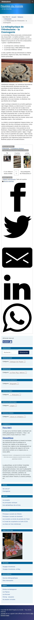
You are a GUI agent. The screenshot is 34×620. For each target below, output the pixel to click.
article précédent (17, 154)
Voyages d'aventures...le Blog (11, 569)
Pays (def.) (7, 428)
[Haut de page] (31, 617)
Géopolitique (8, 438)
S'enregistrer (6, 491)
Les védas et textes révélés (8, 172)
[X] (17, 227)
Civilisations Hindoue (17, 148)
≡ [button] (32, 1)
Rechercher (24, 352)
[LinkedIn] (17, 288)
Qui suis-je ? (6, 488)
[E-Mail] (17, 258)
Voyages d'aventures (9, 566)
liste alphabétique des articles (12, 505)
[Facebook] (17, 197)
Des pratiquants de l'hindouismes (25, 172)
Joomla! (3, 613)
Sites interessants (8, 580)
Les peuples (6, 500)
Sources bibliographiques (10, 578)
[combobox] (10, 352)
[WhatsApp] (17, 318)
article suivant (27, 154)
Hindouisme (5, 148)
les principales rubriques (10, 502)
